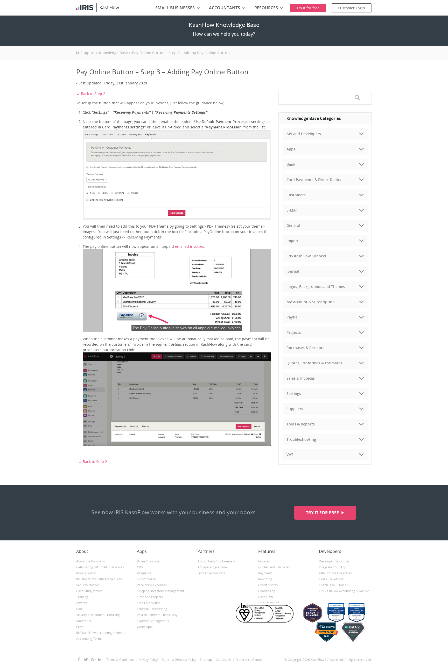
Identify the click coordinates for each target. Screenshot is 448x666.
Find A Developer (331, 579)
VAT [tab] (289, 454)
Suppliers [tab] (294, 408)
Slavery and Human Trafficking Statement (98, 618)
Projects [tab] (293, 332)
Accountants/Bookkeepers (216, 561)
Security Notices (88, 585)
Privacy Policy (86, 573)
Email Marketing (148, 603)
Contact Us (224, 659)
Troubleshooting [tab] (301, 439)
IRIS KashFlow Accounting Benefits (100, 633)
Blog (79, 609)
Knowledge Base (113, 52)
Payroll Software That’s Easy (157, 615)
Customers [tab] (296, 194)
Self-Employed (268, 603)
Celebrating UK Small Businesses (100, 567)
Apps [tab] (290, 149)
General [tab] (293, 225)
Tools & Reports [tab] (300, 424)
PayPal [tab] (292, 317)
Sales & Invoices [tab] (300, 378)
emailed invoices (189, 246)
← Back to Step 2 (90, 93)
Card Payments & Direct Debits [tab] (313, 179)
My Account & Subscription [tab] (310, 301)
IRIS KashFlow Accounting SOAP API (344, 591)
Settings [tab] (293, 393)
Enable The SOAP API (334, 585)
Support (87, 52)
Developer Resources (334, 561)
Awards (81, 603)
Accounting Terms (89, 638)
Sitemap (206, 659)
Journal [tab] (292, 271)
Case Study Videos (89, 591)
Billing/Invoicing (148, 561)
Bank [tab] (290, 164)
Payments (144, 573)
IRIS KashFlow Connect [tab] (306, 256)
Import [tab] (292, 240)
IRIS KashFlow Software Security (99, 579)
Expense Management (153, 621)
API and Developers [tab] (303, 133)
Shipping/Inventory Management (160, 591)
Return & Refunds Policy (179, 659)
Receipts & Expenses (152, 585)
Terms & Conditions (120, 659)
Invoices (264, 561)
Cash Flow (265, 597)
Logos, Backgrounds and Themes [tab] (315, 286)
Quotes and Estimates (274, 567)
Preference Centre (248, 659)
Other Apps (145, 627)
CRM (140, 567)
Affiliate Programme (212, 567)
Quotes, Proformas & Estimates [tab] (314, 362)
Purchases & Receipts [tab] (305, 347)
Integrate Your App (332, 567)
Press (80, 627)
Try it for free (323, 513)
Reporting (265, 579)
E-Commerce (146, 579)
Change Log (266, 591)
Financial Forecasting (152, 609)
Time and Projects (150, 597)
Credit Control (268, 585)
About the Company (90, 561)
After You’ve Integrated (335, 573)
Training (82, 597)
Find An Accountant (211, 573)
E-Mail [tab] (291, 210)
